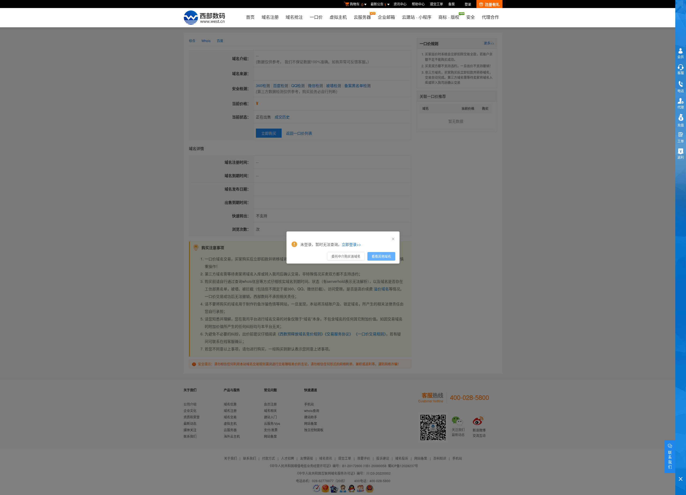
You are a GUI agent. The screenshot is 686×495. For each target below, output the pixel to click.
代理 (680, 107)
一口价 (316, 17)
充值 (680, 125)
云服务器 (362, 17)
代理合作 (490, 17)
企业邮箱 (386, 17)
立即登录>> (351, 244)
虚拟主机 (338, 17)
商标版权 (448, 17)
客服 (680, 72)
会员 (680, 56)
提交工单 (436, 4)
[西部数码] (204, 17)
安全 (470, 17)
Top (680, 469)
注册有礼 (492, 4)
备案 (451, 4)
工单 (680, 141)
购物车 (356, 4)
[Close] (393, 239)
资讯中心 (400, 4)
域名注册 (270, 17)
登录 (468, 4)
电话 (680, 90)
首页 (250, 17)
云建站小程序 (416, 17)
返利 (680, 157)
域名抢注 (294, 17)
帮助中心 (418, 4)
